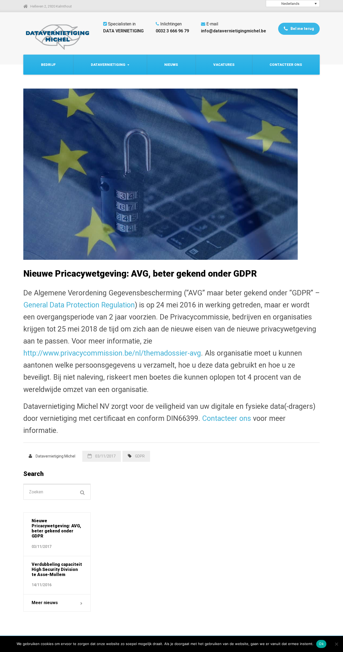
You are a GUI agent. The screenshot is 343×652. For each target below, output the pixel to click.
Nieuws (171, 65)
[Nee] (336, 644)
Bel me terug (302, 28)
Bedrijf (48, 65)
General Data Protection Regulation (79, 305)
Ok (321, 644)
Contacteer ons (286, 65)
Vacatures (223, 65)
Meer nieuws (45, 602)
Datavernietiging (108, 65)
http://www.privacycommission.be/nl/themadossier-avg (112, 353)
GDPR (140, 456)
